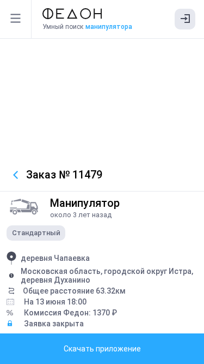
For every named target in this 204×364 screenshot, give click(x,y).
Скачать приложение (102, 348)
